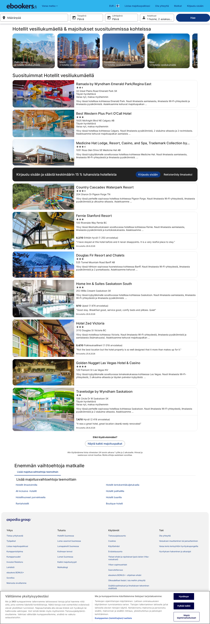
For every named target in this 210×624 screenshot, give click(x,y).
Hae (192, 17)
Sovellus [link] (10, 578)
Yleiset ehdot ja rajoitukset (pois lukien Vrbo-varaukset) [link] (128, 558)
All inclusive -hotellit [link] (26, 491)
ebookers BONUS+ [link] (15, 572)
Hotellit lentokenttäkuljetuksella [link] (122, 484)
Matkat (178, 5)
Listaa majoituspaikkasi (137, 5)
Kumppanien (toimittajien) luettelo (113, 618)
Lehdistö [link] (10, 567)
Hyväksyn (184, 596)
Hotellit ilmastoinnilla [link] (26, 484)
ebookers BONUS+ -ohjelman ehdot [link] (124, 575)
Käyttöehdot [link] (114, 546)
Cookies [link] (112, 541)
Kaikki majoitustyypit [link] (67, 562)
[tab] (37, 471)
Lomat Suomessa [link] (65, 556)
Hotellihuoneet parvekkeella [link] (30, 497)
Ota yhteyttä (162, 5)
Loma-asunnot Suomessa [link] (69, 541)
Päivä (80, 19)
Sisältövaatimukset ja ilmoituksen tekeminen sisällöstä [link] (128, 586)
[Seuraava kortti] (197, 51)
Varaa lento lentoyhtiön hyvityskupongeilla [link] (178, 546)
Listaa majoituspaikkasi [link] (17, 546)
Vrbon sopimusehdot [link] (117, 564)
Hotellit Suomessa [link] (65, 535)
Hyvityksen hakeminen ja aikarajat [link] (175, 551)
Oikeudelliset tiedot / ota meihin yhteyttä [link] (126, 580)
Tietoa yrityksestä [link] (15, 535)
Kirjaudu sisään (195, 5)
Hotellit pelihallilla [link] (115, 491)
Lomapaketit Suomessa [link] (68, 546)
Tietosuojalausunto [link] (117, 535)
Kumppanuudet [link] (14, 556)
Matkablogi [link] (62, 567)
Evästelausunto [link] (115, 551)
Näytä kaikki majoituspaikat (105, 443)
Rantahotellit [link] (22, 503)
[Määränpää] (34, 18)
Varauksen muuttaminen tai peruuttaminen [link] (178, 541)
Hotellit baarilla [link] (114, 497)
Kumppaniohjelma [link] (15, 551)
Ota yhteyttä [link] (165, 535)
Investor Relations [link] (15, 562)
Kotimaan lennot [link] (64, 551)
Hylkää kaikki (183, 605)
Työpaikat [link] (11, 541)
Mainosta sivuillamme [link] (16, 583)
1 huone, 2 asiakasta (159, 19)
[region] (105, 607)
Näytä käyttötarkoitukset (186, 616)
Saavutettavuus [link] (115, 570)
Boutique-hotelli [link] (114, 503)
